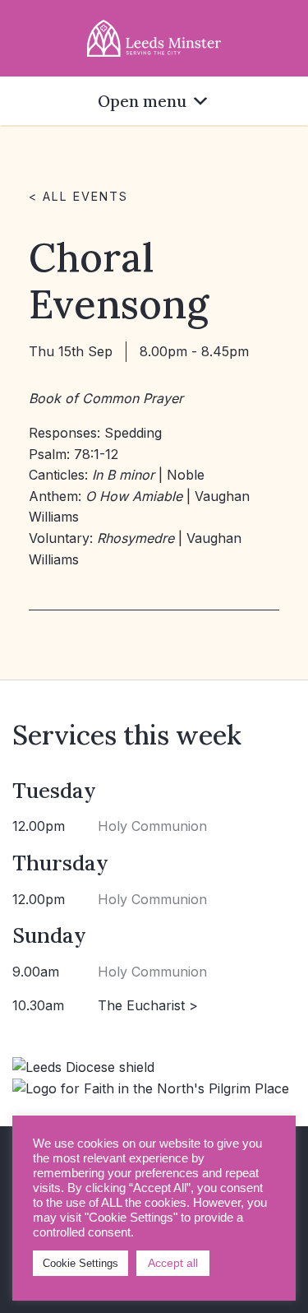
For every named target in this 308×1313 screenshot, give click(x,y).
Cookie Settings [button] (80, 1263)
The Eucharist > (148, 1005)
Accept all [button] (173, 1262)
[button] (142, 101)
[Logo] (154, 37)
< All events (78, 196)
